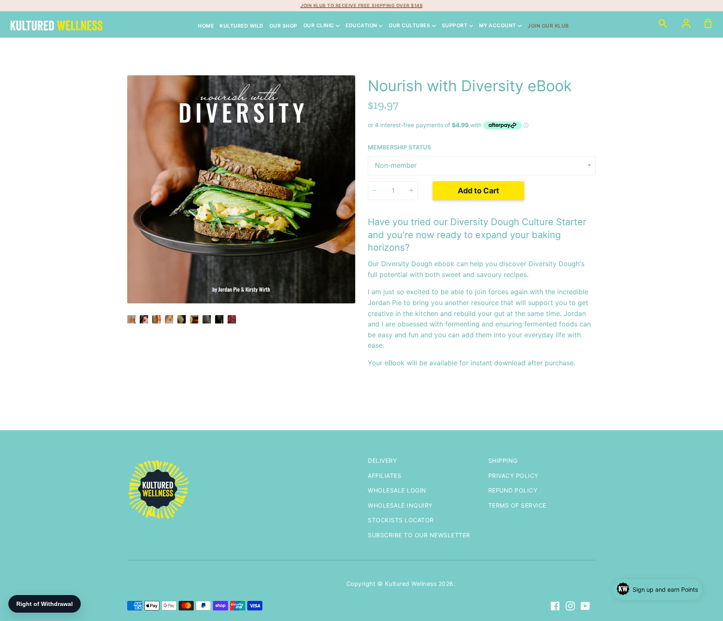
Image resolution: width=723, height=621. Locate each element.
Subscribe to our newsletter (419, 535)
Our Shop (283, 26)
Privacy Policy (513, 475)
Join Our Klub (548, 26)
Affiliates (384, 475)
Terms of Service (517, 505)
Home (206, 26)
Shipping (503, 460)
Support (455, 26)
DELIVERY (382, 460)
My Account (498, 26)
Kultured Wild (242, 26)
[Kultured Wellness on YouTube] (585, 606)
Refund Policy (513, 490)
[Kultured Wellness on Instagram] (570, 606)
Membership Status (399, 147)
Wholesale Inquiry (400, 505)
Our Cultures (410, 26)
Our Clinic (319, 26)
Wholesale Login (397, 490)
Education (362, 26)
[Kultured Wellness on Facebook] (555, 606)
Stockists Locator (401, 519)
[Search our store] (663, 23)
